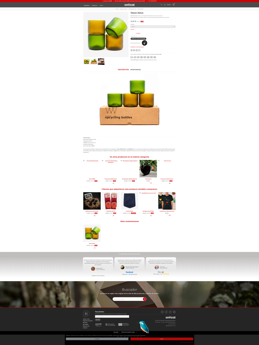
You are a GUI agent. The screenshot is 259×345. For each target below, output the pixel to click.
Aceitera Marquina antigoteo (129, 178)
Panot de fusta (92, 178)
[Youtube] (174, 312)
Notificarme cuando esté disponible (138, 38)
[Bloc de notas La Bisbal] (167, 201)
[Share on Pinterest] (137, 50)
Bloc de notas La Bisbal (167, 211)
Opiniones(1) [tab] (135, 70)
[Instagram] (162, 312)
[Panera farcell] (129, 201)
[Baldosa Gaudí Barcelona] (148, 168)
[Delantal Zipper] (148, 201)
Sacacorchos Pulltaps (167, 178)
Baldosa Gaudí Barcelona (148, 178)
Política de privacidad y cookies (186, 342)
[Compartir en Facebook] (134, 50)
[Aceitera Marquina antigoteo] (129, 168)
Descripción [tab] (123, 70)
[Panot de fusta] (92, 168)
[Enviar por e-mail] (139, 50)
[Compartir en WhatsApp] (132, 50)
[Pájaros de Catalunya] (92, 201)
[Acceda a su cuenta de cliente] (165, 4)
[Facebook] (166, 312)
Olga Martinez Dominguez (132, 266)
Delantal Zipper (148, 211)
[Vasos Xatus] (92, 233)
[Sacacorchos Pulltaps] (167, 168)
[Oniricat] (129, 4)
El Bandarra (111, 211)
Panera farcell (129, 211)
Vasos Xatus (92, 243)
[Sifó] (110, 168)
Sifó (111, 178)
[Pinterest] (170, 312)
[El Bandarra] (110, 201)
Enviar (98, 319)
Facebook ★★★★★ (129, 268)
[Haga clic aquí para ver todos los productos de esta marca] (145, 43)
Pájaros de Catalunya (92, 211)
